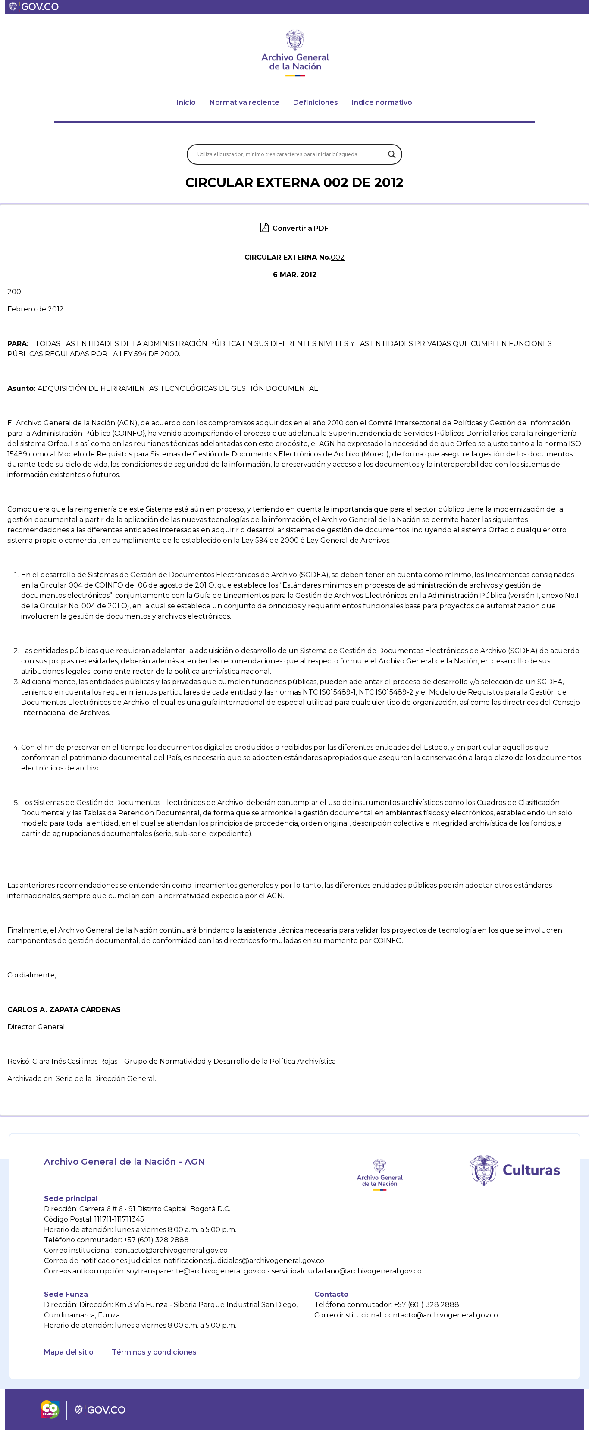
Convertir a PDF (300, 228)
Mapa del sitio (69, 1352)
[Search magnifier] (392, 154)
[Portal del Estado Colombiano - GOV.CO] (34, 6)
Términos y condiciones (154, 1352)
